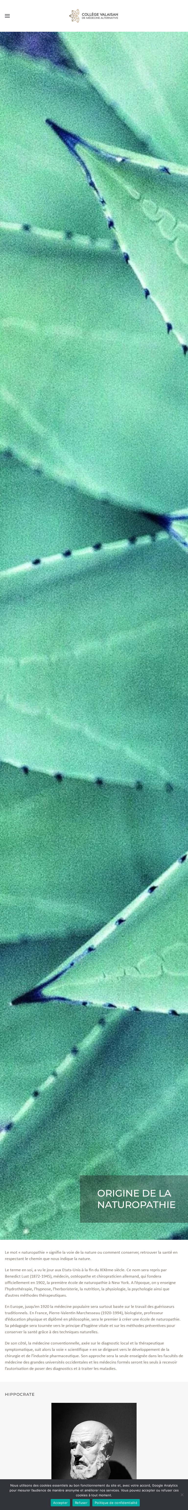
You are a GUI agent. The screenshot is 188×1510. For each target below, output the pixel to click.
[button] (7, 16)
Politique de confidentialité (116, 1503)
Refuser (81, 1503)
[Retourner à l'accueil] (94, 16)
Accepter (60, 1503)
